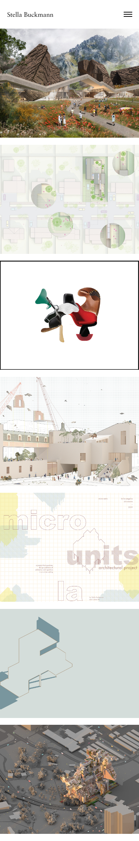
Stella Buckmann (30, 14)
